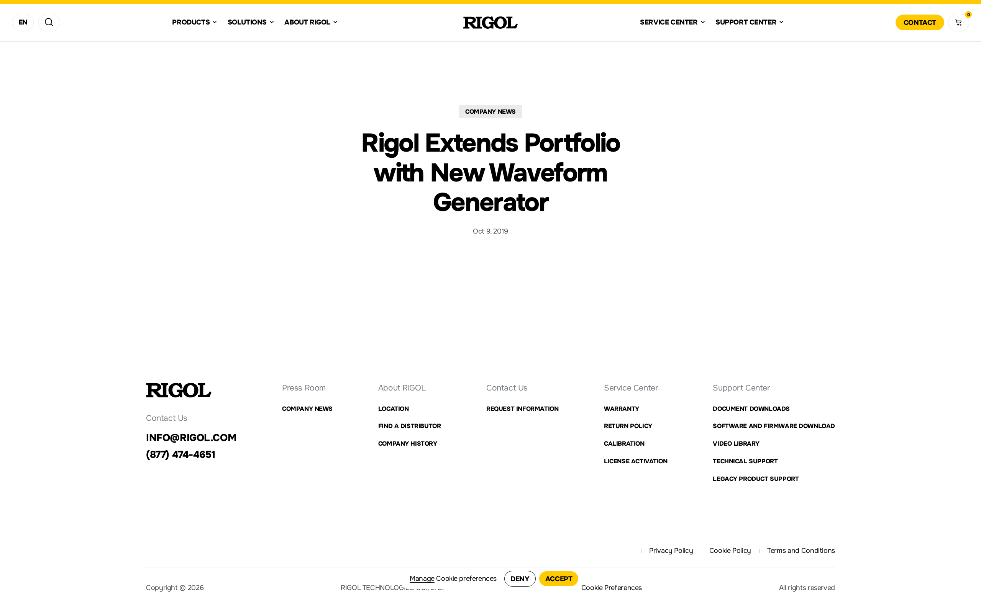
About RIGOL (401, 388)
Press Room (304, 388)
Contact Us (507, 388)
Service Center (631, 388)
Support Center (741, 388)
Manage (422, 578)
